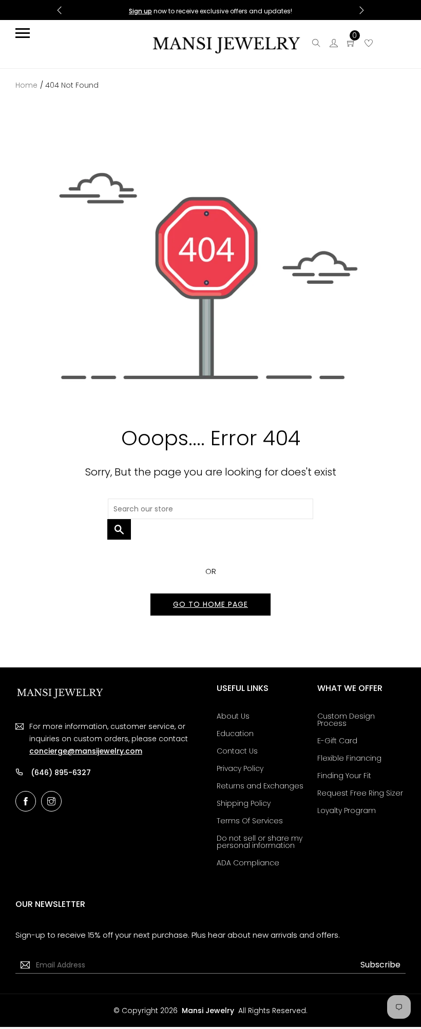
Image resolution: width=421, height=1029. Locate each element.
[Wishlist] (369, 44)
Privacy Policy (240, 768)
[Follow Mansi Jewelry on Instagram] (51, 801)
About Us (233, 716)
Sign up (140, 11)
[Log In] (334, 44)
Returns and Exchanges (260, 785)
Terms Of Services (250, 820)
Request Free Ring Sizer (360, 793)
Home (26, 85)
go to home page (210, 604)
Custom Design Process (346, 720)
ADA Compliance (248, 862)
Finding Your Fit (344, 775)
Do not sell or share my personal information (259, 842)
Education (235, 733)
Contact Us (237, 751)
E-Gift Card (337, 740)
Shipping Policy (244, 803)
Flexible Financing (349, 758)
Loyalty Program (346, 810)
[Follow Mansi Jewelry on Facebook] (25, 801)
